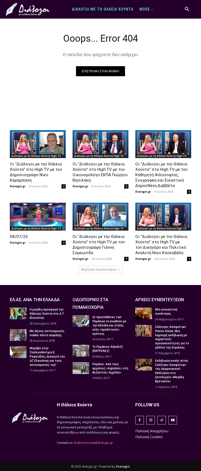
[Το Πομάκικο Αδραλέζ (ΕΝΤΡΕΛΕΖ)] (81, 351)
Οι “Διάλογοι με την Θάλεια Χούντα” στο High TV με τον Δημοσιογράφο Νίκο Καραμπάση (36, 172)
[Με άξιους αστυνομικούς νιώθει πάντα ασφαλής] (18, 335)
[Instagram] (150, 420)
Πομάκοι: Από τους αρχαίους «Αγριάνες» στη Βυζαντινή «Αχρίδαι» (110, 368)
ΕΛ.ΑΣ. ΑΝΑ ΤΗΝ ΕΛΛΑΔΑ (35, 299)
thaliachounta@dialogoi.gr (93, 442)
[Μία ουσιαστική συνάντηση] (143, 313)
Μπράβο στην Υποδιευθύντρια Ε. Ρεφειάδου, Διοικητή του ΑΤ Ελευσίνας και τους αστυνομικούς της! (47, 356)
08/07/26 (19, 236)
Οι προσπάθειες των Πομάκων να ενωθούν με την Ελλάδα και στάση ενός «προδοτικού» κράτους (109, 325)
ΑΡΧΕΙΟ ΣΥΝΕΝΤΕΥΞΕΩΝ (159, 299)
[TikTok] (161, 420)
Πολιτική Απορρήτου (151, 431)
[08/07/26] (38, 217)
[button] (187, 9)
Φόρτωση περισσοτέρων (99, 269)
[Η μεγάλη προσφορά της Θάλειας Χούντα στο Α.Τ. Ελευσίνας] (18, 313)
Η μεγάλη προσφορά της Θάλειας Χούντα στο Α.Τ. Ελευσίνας (47, 314)
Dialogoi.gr (17, 186)
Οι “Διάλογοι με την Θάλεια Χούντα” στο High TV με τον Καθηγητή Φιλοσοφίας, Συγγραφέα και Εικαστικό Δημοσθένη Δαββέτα (161, 174)
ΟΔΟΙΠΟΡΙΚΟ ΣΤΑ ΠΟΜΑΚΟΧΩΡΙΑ (90, 303)
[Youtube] (172, 420)
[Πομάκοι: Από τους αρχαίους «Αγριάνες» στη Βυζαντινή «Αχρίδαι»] (81, 368)
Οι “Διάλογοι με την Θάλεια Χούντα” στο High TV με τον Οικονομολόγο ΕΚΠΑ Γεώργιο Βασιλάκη (100, 172)
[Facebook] (139, 420)
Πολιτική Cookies (149, 436)
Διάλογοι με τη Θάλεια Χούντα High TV (36, 156)
